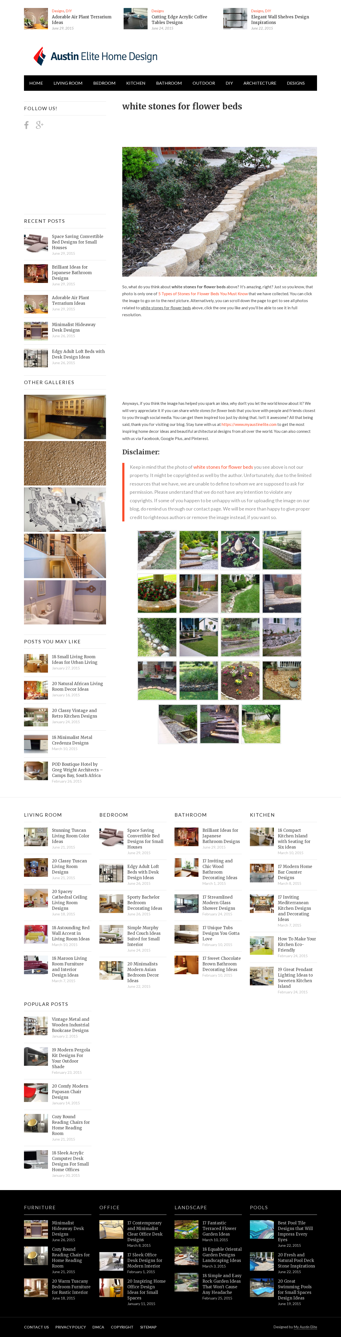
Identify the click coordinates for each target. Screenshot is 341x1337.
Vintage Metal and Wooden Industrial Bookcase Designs (70, 1025)
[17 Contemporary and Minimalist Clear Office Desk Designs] (111, 1229)
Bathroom (169, 82)
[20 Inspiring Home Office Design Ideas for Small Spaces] (111, 1287)
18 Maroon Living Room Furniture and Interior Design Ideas (69, 967)
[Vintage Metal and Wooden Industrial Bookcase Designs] (36, 1026)
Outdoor (204, 82)
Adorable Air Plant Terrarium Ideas (70, 300)
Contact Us (36, 1327)
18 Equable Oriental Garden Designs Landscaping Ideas (222, 1255)
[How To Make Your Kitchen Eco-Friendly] (262, 945)
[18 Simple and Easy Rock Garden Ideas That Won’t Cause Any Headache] (186, 1282)
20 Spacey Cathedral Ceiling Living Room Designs (69, 900)
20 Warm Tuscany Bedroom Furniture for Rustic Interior (71, 1287)
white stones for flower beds (223, 467)
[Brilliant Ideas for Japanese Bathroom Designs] (36, 273)
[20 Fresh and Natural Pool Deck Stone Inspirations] (262, 1261)
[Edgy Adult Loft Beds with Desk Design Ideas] (36, 358)
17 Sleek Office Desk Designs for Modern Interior (144, 1260)
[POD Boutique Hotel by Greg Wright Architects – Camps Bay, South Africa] (36, 771)
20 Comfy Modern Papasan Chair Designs (70, 1092)
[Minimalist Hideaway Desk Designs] (36, 331)
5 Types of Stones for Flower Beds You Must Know (203, 293)
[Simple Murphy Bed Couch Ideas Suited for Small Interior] (111, 934)
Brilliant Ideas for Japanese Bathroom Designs (72, 273)
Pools (259, 1207)
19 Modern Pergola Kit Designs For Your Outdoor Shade (71, 1058)
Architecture (259, 82)
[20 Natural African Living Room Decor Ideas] (36, 690)
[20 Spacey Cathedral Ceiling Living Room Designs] (36, 898)
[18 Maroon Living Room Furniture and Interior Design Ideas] (36, 965)
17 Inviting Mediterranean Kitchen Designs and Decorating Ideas (294, 908)
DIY (69, 11)
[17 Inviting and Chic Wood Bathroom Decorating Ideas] (186, 867)
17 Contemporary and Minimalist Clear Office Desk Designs (145, 1231)
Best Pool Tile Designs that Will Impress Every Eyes (295, 1231)
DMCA (98, 1327)
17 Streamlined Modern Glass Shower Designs (218, 903)
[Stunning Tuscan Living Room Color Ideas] (36, 837)
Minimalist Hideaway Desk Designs (74, 327)
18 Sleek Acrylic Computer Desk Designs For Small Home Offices (70, 1161)
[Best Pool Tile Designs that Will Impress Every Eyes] (262, 1229)
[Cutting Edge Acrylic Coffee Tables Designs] (136, 18)
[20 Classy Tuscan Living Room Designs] (36, 867)
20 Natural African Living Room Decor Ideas (77, 686)
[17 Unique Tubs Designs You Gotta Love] (186, 934)
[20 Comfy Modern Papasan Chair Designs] (36, 1092)
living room (68, 82)
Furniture (40, 1207)
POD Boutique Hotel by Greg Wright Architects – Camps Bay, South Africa (77, 770)
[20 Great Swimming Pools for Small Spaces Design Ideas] (262, 1287)
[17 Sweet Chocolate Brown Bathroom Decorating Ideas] (186, 965)
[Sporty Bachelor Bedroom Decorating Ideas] (111, 903)
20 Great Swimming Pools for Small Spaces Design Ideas (295, 1290)
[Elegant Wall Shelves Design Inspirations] (235, 18)
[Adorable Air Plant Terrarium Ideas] (36, 18)
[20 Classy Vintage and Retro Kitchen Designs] (36, 717)
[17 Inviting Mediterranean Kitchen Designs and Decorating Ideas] (262, 903)
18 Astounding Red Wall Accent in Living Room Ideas (71, 933)
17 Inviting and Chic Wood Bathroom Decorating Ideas (219, 869)
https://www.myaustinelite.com (249, 424)
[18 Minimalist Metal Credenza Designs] (36, 744)
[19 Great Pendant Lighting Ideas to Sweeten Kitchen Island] (262, 976)
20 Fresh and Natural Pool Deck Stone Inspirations (296, 1260)
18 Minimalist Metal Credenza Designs (72, 740)
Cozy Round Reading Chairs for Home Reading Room (71, 1125)
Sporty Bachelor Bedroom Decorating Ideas (144, 903)
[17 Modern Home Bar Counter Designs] (262, 873)
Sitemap (148, 1327)
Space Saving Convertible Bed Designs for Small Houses (77, 242)
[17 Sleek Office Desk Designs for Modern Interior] (111, 1261)
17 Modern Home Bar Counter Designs (295, 872)
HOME (36, 82)
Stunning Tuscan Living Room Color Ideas (70, 836)
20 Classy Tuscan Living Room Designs (69, 866)
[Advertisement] (219, 126)
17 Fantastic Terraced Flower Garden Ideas (219, 1228)
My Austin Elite (305, 1327)
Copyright (122, 1327)
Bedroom (104, 82)
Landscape (190, 1207)
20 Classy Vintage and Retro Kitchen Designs (74, 713)
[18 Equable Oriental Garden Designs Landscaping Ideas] (186, 1256)
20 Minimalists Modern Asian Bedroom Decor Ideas (143, 972)
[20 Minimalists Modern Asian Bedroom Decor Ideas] (111, 970)
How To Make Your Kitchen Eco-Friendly (297, 944)
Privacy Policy (70, 1327)
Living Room (43, 815)
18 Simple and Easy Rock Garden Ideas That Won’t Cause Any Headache (222, 1284)
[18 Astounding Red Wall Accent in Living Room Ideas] (36, 934)
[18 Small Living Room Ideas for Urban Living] (36, 663)
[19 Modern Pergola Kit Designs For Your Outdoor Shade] (36, 1056)
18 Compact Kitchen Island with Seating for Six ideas (294, 839)
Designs (58, 11)
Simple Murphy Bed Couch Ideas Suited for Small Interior (144, 936)
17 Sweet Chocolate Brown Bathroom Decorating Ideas (221, 964)
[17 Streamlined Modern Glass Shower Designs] (186, 903)
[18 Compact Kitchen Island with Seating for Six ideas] (262, 837)
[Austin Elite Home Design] (94, 55)
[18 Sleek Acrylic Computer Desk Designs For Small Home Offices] (36, 1159)
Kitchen (135, 82)
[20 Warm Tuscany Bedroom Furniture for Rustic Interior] (36, 1287)
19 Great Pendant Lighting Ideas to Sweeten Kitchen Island (295, 978)
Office (109, 1207)
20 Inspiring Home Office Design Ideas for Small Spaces (146, 1290)
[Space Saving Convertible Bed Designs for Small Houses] (36, 243)
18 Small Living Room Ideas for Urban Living (75, 659)
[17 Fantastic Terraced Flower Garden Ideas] (186, 1229)
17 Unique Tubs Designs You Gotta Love (220, 933)
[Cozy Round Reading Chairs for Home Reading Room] (36, 1123)
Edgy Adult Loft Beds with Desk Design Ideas (78, 354)
